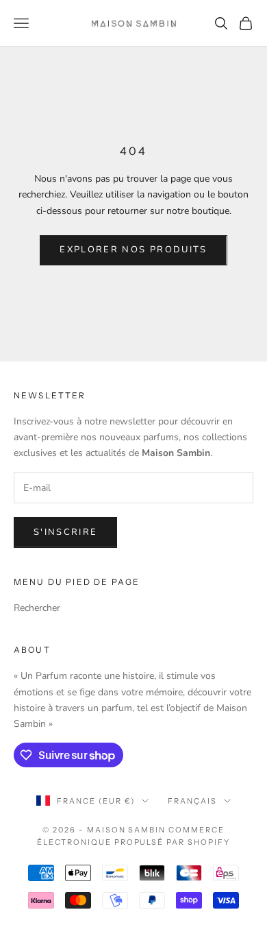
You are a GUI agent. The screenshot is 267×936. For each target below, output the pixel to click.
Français (192, 801)
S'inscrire (65, 532)
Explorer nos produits (133, 249)
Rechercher (37, 607)
